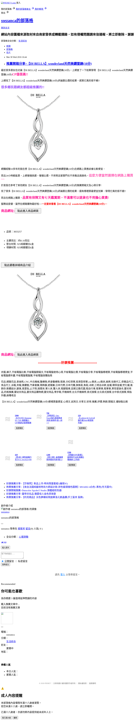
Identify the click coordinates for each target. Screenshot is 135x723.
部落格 (9, 49)
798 (47, 413)
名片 (8, 52)
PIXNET (48, 683)
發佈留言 (5, 565)
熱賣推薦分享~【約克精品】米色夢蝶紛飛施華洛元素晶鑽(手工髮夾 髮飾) (44, 497)
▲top (3, 542)
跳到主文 (5, 28)
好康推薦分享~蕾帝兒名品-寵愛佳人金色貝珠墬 (31, 494)
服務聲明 (92, 683)
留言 (28, 528)
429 (16, 455)
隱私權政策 (82, 683)
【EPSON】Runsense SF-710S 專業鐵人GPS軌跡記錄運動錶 (23, 420)
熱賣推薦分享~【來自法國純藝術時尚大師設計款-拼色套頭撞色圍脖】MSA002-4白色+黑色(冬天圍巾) (59, 487)
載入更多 (5, 548)
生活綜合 (22, 41)
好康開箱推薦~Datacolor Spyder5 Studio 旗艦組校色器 (34, 490)
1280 (48, 455)
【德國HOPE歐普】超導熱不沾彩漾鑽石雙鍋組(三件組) (75, 457)
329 (79, 416)
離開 (15, 718)
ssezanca (5, 512)
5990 (17, 416)
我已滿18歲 (6, 718)
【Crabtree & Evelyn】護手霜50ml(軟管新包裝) (86, 420)
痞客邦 (21, 528)
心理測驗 (23, 537)
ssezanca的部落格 (17, 20)
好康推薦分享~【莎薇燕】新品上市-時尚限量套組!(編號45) (37, 483)
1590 (69, 452)
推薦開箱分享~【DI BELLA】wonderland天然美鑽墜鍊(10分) (49, 63)
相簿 (8, 46)
